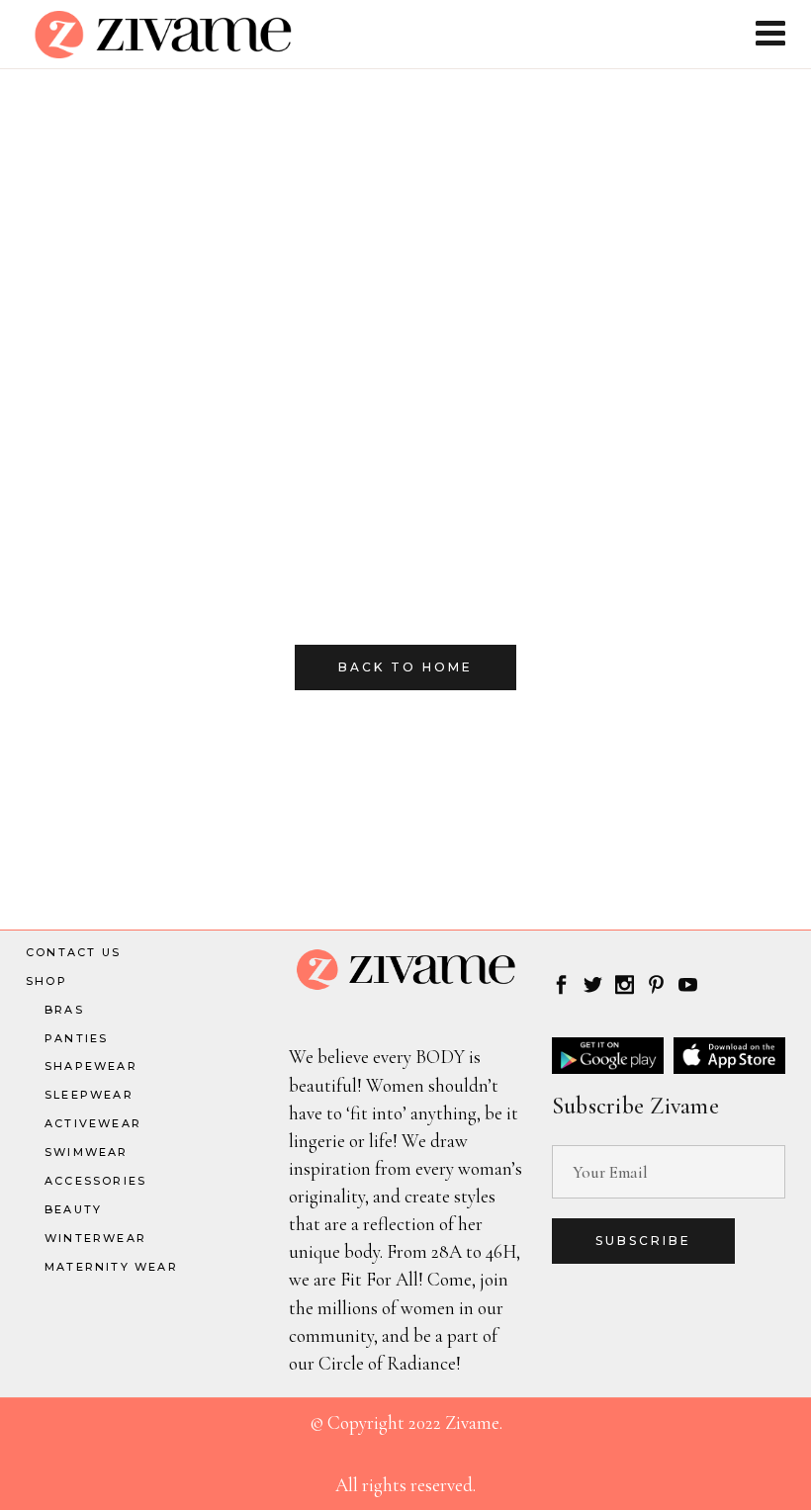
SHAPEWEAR (91, 1066)
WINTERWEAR (95, 1238)
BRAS (64, 1010)
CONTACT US (73, 952)
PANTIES (76, 1038)
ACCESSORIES (95, 1181)
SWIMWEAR (87, 1152)
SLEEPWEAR (89, 1095)
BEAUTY (73, 1209)
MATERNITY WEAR (111, 1267)
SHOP (46, 981)
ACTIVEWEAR (93, 1123)
